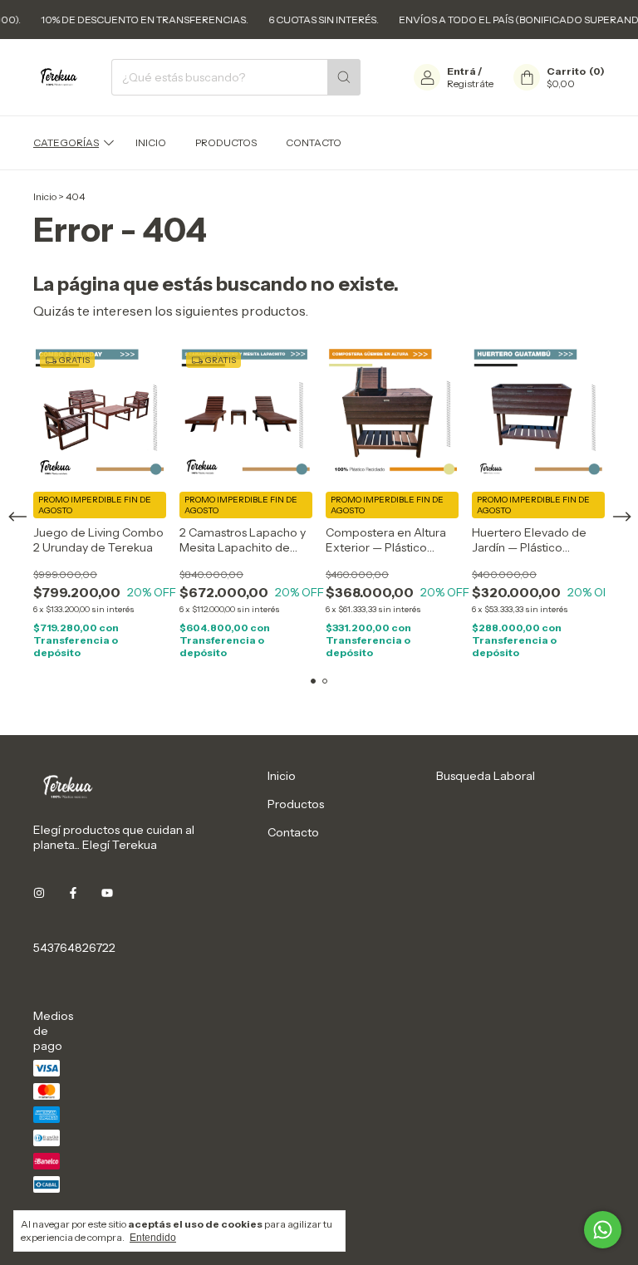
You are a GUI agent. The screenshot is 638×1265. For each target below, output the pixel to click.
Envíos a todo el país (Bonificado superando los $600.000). (379, 19)
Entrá (461, 71)
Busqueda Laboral (485, 775)
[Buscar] (344, 77)
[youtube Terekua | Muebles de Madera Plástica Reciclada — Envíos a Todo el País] (107, 892)
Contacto (313, 142)
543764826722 (74, 947)
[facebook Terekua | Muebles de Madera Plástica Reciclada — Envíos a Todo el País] (73, 892)
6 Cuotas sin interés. (141, 19)
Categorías (66, 142)
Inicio (150, 142)
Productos (226, 142)
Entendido (153, 1237)
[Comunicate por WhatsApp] (602, 1229)
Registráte (470, 83)
